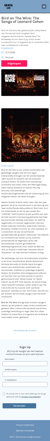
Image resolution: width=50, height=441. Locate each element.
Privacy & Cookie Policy (25, 425)
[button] (44, 6)
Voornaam (9, 359)
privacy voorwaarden (31, 397)
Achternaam (11, 369)
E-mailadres (11, 380)
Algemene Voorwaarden (25, 431)
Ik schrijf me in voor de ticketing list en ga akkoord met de (26, 395)
